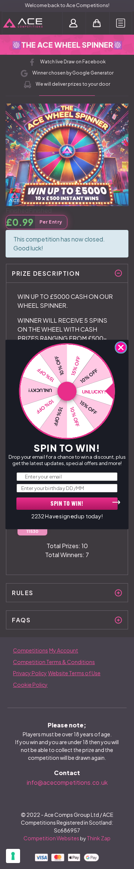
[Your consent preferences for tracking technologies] (13, 856)
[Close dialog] (120, 347)
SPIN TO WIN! (67, 504)
